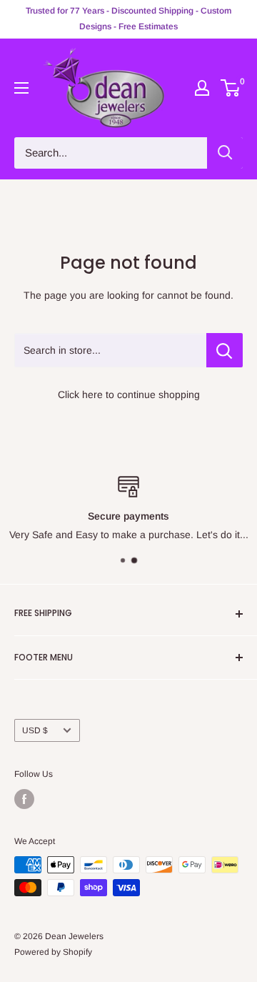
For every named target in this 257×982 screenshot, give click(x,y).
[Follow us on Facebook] (24, 799)
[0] (231, 87)
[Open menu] (21, 88)
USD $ (35, 730)
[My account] (202, 88)
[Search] (225, 153)
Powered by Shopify (53, 952)
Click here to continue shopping (129, 394)
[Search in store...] (224, 350)
